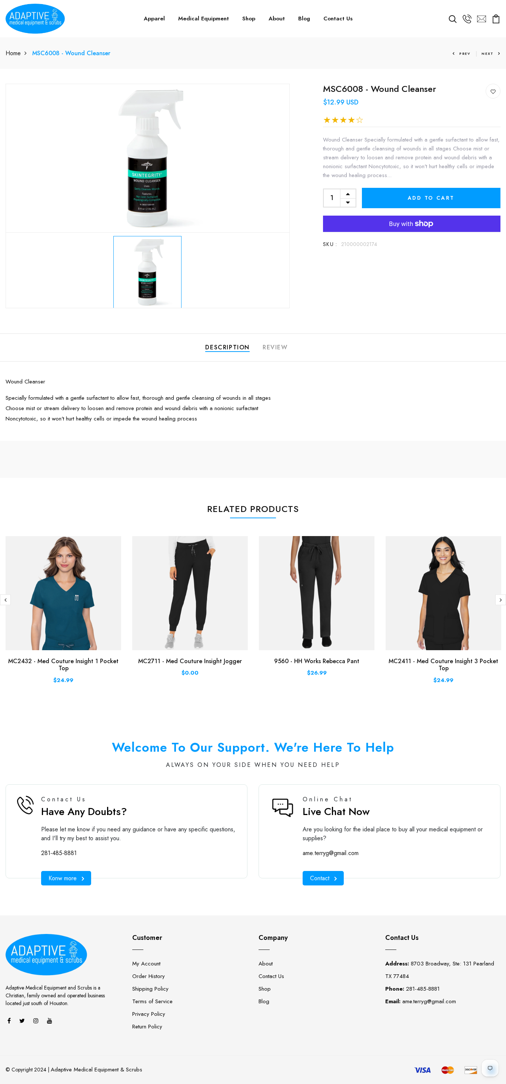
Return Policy (147, 1027)
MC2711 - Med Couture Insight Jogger (190, 661)
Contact (319, 878)
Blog (304, 18)
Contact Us (338, 18)
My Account (146, 964)
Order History (148, 976)
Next (488, 53)
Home (13, 53)
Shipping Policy (150, 989)
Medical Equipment (203, 18)
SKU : (330, 244)
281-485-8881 (59, 853)
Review (275, 347)
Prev (464, 53)
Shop (248, 18)
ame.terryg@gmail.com (331, 853)
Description (227, 347)
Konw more (63, 878)
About (277, 18)
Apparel (154, 18)
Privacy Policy (148, 1014)
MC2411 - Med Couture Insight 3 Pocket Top (443, 664)
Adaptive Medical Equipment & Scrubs (96, 1069)
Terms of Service (152, 1001)
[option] (147, 158)
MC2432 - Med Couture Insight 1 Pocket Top (63, 664)
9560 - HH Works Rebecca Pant (316, 661)
